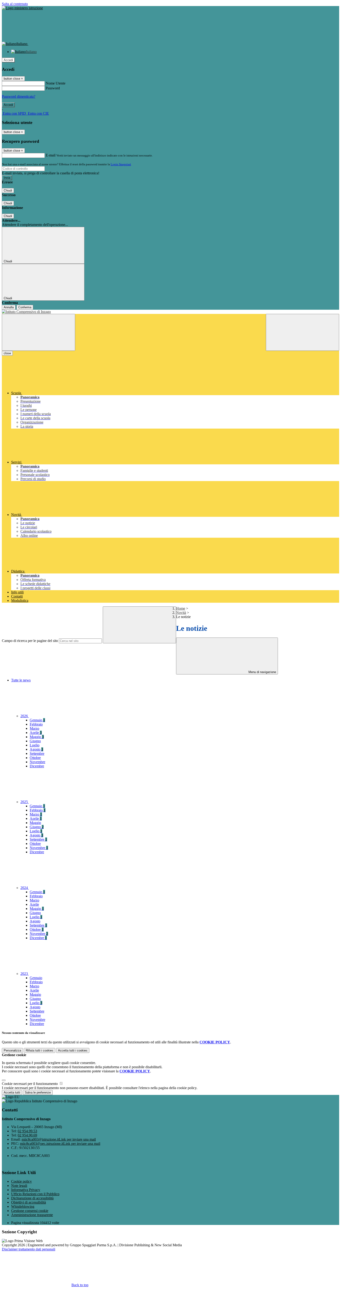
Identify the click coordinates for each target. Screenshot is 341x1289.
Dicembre (37, 766)
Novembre (37, 762)
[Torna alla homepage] (170, 312)
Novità (181, 613)
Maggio (37, 737)
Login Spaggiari (121, 164)
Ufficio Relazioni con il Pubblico (35, 1194)
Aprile (36, 733)
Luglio (34, 745)
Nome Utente (55, 83)
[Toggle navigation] (38, 332)
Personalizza (12, 1050)
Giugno (35, 741)
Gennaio (37, 720)
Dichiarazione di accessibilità (32, 1198)
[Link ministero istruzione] (22, 8)
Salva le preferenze (38, 1092)
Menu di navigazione (262, 672)
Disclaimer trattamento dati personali (28, 1249)
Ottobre (35, 758)
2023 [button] (24, 974)
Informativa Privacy (25, 1190)
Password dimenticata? (18, 96)
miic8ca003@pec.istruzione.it (60, 1144)
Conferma (24, 307)
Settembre (37, 753)
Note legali (19, 1186)
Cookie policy (21, 1181)
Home (180, 608)
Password (53, 88)
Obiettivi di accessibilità (28, 1202)
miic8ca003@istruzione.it (59, 1139)
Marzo (34, 728)
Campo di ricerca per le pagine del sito (30, 641)
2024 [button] (24, 888)
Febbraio (36, 724)
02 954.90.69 (27, 1135)
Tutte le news (21, 680)
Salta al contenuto (15, 4)
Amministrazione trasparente (32, 1215)
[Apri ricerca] (302, 332)
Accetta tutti (72, 1050)
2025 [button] (24, 802)
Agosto (36, 749)
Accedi (8, 60)
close (7, 353)
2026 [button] (24, 716)
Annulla (9, 307)
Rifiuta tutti (39, 1050)
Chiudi (8, 190)
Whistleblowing (22, 1206)
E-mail (50, 155)
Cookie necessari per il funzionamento (30, 1084)
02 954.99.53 (27, 1131)
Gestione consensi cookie (29, 1211)
